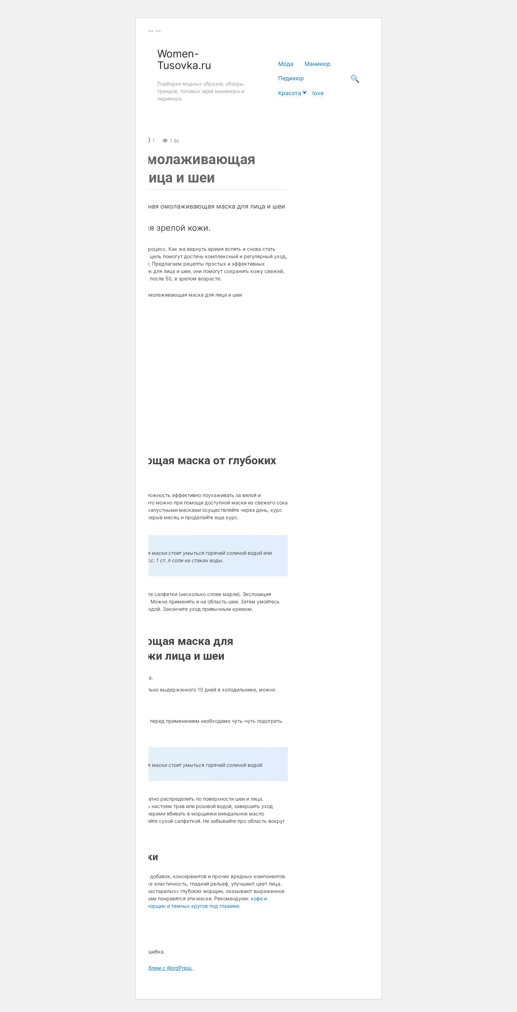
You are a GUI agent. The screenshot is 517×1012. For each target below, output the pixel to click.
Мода (285, 63)
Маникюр (318, 63)
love (318, 93)
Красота (289, 93)
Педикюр (291, 78)
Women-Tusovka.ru (184, 59)
